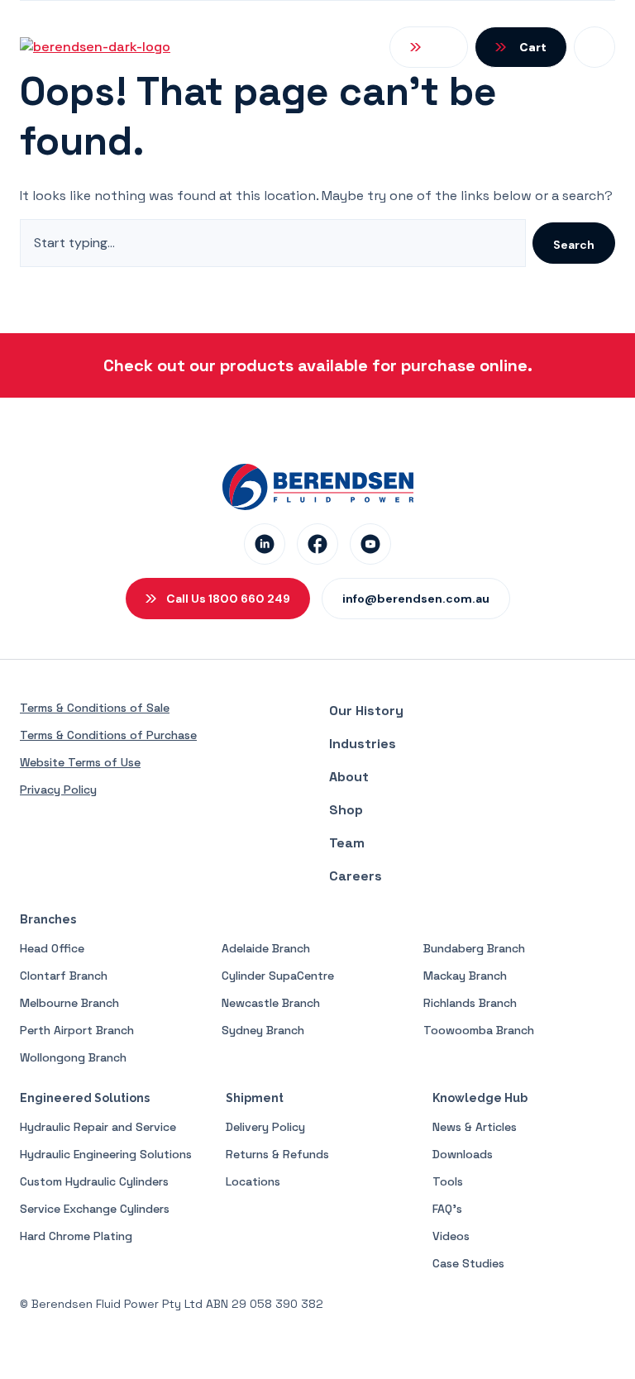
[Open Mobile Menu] (594, 47)
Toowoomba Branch (478, 1030)
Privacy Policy (58, 789)
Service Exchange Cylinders (94, 1208)
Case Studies (468, 1263)
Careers (355, 876)
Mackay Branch (465, 975)
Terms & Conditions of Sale (94, 707)
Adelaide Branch (266, 948)
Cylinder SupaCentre (278, 975)
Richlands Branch (470, 1002)
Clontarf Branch (63, 975)
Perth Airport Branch (77, 1030)
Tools (447, 1181)
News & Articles (474, 1126)
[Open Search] (428, 47)
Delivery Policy (265, 1126)
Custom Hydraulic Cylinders (94, 1181)
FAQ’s (447, 1208)
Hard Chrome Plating (76, 1236)
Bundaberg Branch (474, 948)
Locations (253, 1181)
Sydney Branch (263, 1030)
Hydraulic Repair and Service (98, 1126)
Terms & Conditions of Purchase (108, 735)
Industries (362, 743)
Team (347, 843)
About (349, 776)
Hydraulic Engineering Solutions (106, 1154)
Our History (366, 710)
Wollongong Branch (73, 1057)
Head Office (52, 948)
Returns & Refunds (277, 1154)
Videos (451, 1236)
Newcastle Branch (271, 1002)
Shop (346, 809)
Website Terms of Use (80, 762)
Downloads (462, 1154)
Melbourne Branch (69, 1002)
